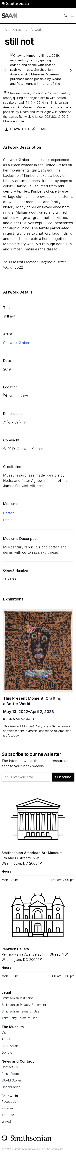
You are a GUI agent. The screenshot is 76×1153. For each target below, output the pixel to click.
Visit (4, 1033)
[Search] (65, 16)
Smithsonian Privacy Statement (24, 1005)
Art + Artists (13, 30)
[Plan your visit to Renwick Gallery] (41, 959)
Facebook (9, 1101)
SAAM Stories (12, 1080)
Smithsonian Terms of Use (20, 1011)
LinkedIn (7, 1121)
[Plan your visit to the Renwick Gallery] (38, 915)
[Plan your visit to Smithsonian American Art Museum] (41, 863)
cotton (8, 513)
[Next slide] (71, 70)
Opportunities (11, 1087)
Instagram (8, 1108)
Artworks (37, 30)
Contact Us (10, 1067)
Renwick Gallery (21, 718)
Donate (7, 1052)
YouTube (8, 1115)
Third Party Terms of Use (19, 1018)
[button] (5, 92)
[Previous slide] (5, 70)
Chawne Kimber (16, 343)
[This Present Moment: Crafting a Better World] (38, 650)
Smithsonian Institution (18, 998)
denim (8, 520)
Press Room (10, 1074)
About (6, 1039)
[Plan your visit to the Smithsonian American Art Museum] (38, 819)
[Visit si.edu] (38, 1139)
